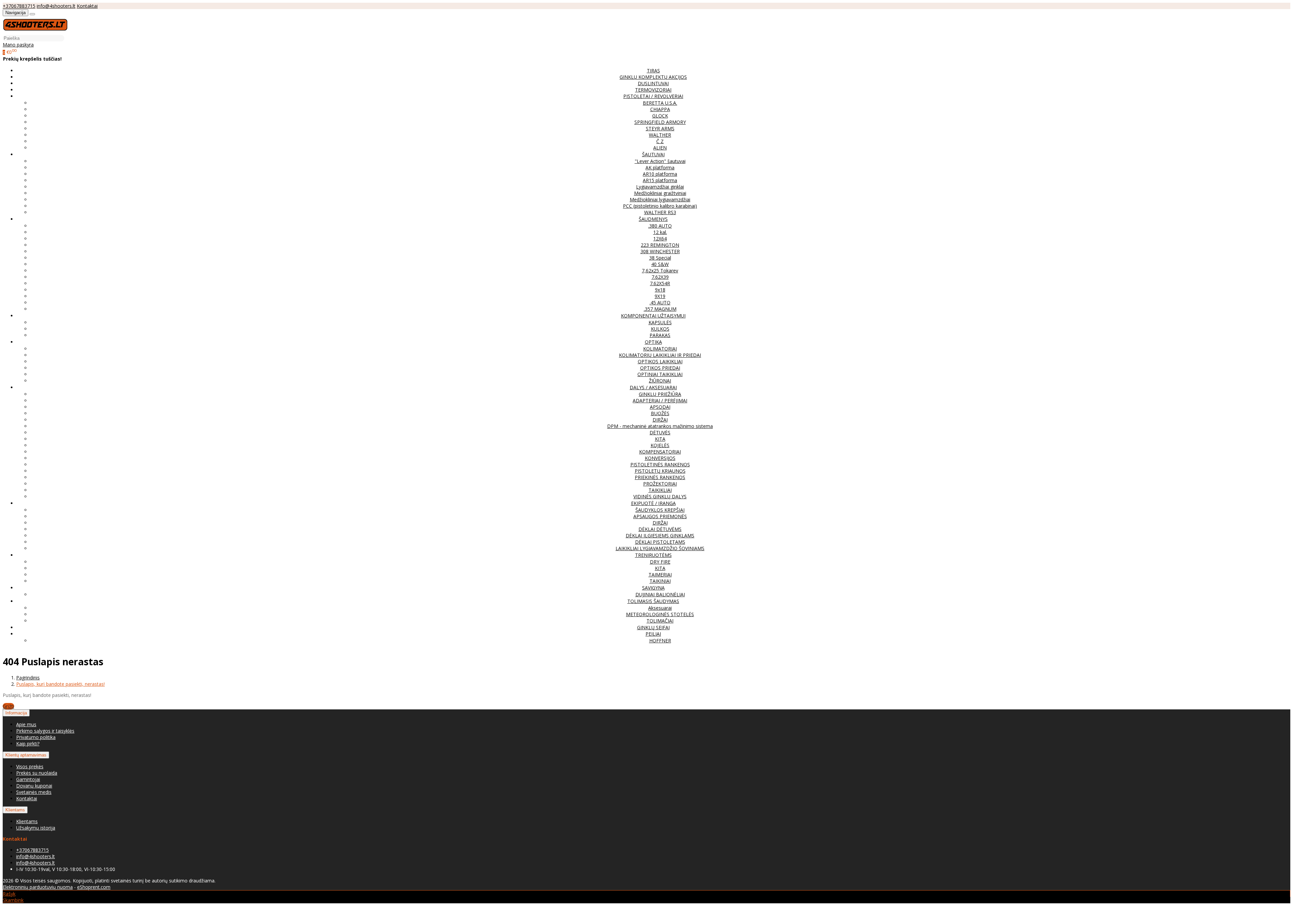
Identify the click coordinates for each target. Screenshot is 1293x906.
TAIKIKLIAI (660, 490)
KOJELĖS (660, 445)
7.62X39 (660, 277)
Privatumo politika (36, 737)
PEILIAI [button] (653, 634)
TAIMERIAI (660, 574)
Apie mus (26, 724)
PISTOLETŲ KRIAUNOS (660, 471)
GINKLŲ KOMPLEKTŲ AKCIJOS (653, 77)
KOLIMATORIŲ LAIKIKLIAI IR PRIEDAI (660, 355)
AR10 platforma (660, 174)
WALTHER (660, 135)
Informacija (16, 712)
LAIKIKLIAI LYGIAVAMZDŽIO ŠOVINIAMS (660, 548)
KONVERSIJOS (660, 458)
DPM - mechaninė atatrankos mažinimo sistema (660, 426)
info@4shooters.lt (56, 6)
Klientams (15, 809)
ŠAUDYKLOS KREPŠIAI (660, 510)
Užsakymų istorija (35, 828)
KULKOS (660, 329)
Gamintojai (28, 779)
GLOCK (660, 115)
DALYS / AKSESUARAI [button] (653, 387)
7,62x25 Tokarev (660, 270)
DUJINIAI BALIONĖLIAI (660, 594)
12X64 (660, 238)
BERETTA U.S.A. (660, 103)
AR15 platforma (660, 180)
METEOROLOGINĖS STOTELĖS (660, 614)
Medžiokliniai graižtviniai (660, 193)
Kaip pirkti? (27, 743)
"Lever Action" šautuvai (660, 161)
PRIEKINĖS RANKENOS (660, 477)
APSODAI (660, 407)
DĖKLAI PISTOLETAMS (660, 542)
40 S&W (660, 264)
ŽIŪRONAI (660, 380)
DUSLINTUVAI (653, 83)
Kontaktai (87, 6)
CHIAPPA (660, 109)
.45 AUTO (660, 302)
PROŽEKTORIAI (660, 483)
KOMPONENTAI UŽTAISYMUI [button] (653, 315)
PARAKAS (660, 335)
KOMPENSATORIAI (660, 451)
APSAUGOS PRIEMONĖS (660, 516)
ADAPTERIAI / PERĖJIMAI (660, 400)
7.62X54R (660, 283)
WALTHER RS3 (660, 212)
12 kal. (660, 232)
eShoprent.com (93, 887)
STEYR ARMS (660, 128)
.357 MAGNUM (660, 309)
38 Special (660, 258)
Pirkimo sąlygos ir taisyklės (45, 731)
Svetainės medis (34, 792)
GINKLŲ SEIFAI (653, 627)
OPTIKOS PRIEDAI (660, 368)
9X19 (660, 296)
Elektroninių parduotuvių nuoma (38, 887)
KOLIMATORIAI (660, 348)
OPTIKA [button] (653, 342)
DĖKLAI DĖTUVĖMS (660, 529)
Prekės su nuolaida (36, 773)
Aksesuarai (660, 608)
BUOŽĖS (660, 413)
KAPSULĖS (660, 322)
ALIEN (660, 147)
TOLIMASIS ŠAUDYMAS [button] (653, 601)
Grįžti (8, 706)
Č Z (660, 141)
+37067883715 (19, 6)
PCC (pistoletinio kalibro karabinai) (660, 206)
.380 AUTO (660, 226)
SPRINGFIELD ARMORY (660, 122)
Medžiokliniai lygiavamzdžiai (660, 199)
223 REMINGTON (660, 245)
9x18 (660, 290)
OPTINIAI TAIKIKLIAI (660, 374)
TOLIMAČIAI (659, 620)
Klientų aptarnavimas (25, 755)
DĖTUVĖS (660, 432)
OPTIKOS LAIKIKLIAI (660, 361)
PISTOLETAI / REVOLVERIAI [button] (653, 96)
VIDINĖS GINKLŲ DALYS (660, 496)
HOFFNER (660, 640)
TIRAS (653, 70)
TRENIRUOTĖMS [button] (653, 555)
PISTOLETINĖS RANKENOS (660, 464)
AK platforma (659, 167)
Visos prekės (29, 766)
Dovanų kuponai (34, 785)
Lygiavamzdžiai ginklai (660, 186)
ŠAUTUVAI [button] (653, 154)
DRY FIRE (660, 562)
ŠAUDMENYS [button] (653, 219)
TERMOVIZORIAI (653, 90)
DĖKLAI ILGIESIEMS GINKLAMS (660, 535)
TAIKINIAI (660, 581)
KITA (660, 439)
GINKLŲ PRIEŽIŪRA (660, 394)
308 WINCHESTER (660, 251)
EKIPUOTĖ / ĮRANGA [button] (653, 503)
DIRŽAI (660, 419)
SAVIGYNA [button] (653, 587)
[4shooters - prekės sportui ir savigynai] (35, 31)
